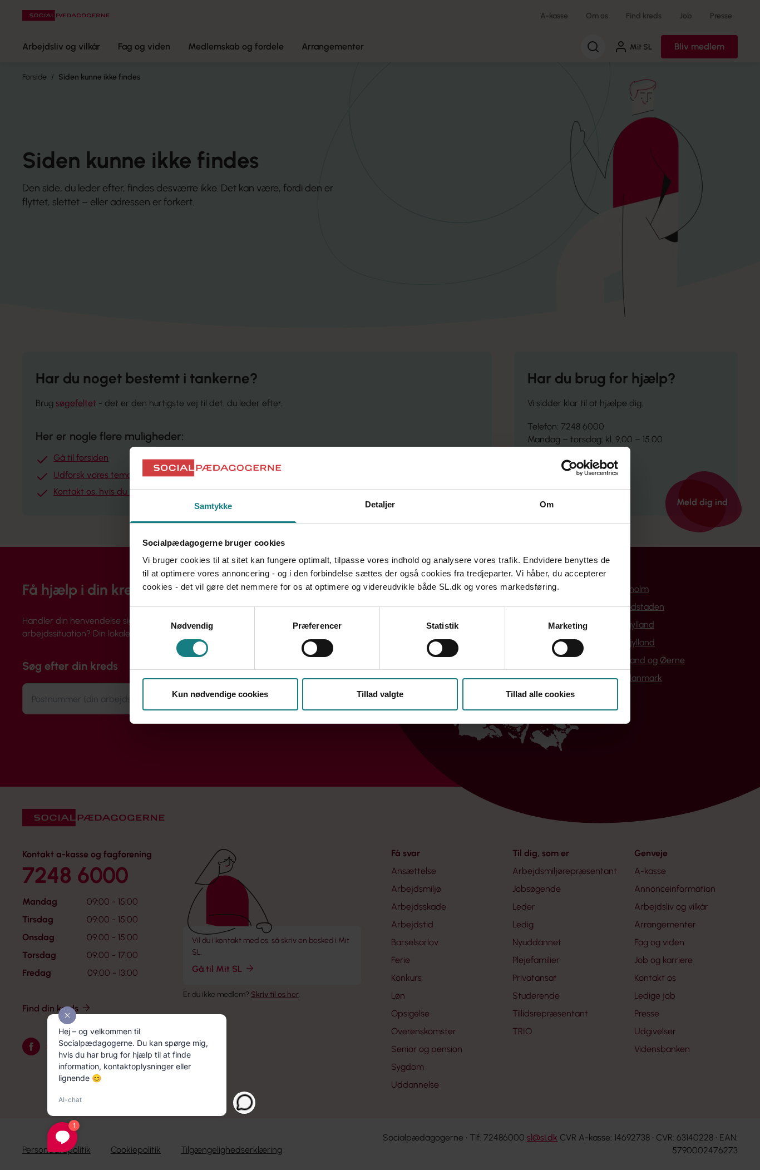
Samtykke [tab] (213, 506)
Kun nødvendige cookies (220, 694)
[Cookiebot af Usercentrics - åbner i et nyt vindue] (569, 468)
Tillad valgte (380, 694)
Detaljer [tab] (380, 504)
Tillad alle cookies (540, 694)
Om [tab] (547, 504)
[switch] (317, 648)
